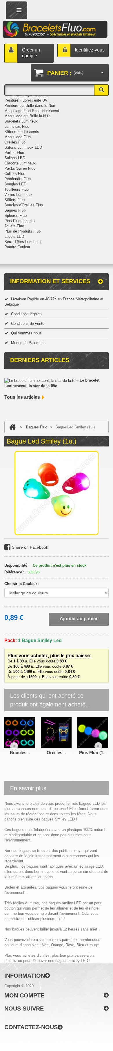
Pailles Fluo (14, 152)
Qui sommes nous (26, 333)
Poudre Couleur (17, 247)
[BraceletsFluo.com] (55, 29)
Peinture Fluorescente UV (26, 100)
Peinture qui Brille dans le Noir (29, 105)
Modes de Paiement (28, 343)
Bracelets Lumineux (21, 121)
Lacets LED (14, 236)
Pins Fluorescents (19, 221)
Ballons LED (14, 158)
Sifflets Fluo (14, 200)
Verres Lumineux (18, 194)
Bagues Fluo (14, 210)
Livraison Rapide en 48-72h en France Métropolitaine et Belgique (53, 301)
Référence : (14, 572)
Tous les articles (22, 397)
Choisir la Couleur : (22, 584)
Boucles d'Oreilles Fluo (23, 205)
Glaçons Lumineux (20, 163)
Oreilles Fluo (14, 142)
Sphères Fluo (15, 215)
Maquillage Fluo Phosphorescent (31, 111)
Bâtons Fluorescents (21, 132)
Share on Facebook (30, 547)
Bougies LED (15, 184)
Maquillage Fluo (17, 137)
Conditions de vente (27, 323)
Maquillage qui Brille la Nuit (27, 116)
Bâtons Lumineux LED (23, 147)
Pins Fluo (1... (93, 752)
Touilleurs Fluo (16, 189)
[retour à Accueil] (12, 427)
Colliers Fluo (14, 173)
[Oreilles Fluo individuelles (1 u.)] (56, 732)
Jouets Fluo (14, 226)
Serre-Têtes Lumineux (22, 242)
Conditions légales (26, 314)
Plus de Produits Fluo (22, 231)
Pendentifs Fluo (17, 179)
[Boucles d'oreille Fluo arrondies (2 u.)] (19, 732)
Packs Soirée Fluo (19, 168)
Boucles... (20, 752)
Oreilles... (56, 752)
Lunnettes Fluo (16, 126)
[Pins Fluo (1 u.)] (92, 732)
